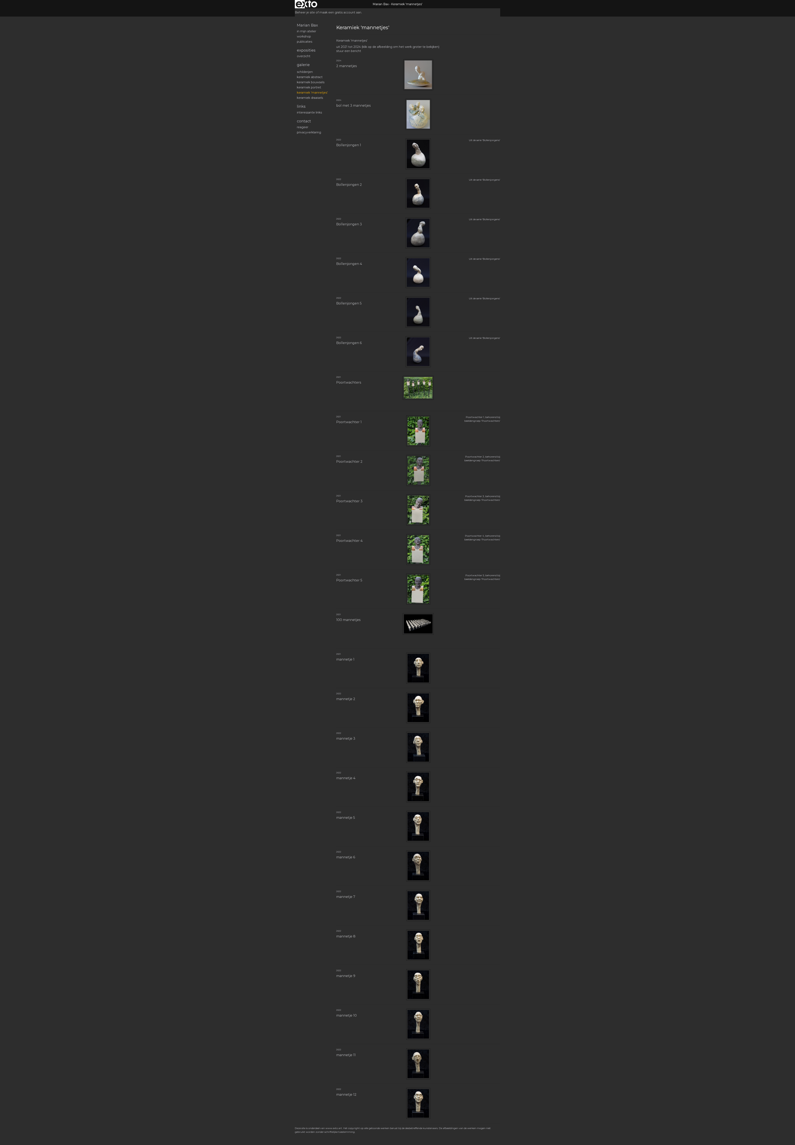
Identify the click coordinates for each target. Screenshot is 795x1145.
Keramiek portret (309, 87)
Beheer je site (305, 12)
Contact (304, 121)
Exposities (306, 50)
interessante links (309, 112)
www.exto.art (333, 1128)
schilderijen (305, 72)
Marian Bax (381, 4)
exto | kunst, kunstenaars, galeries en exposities (306, 4)
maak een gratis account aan (340, 12)
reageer (302, 127)
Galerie (303, 65)
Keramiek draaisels (310, 98)
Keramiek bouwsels (310, 82)
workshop (304, 36)
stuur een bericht (348, 51)
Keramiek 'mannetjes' (312, 92)
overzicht (303, 56)
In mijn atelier (306, 31)
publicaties (304, 41)
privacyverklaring (309, 132)
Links (301, 106)
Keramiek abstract (310, 77)
